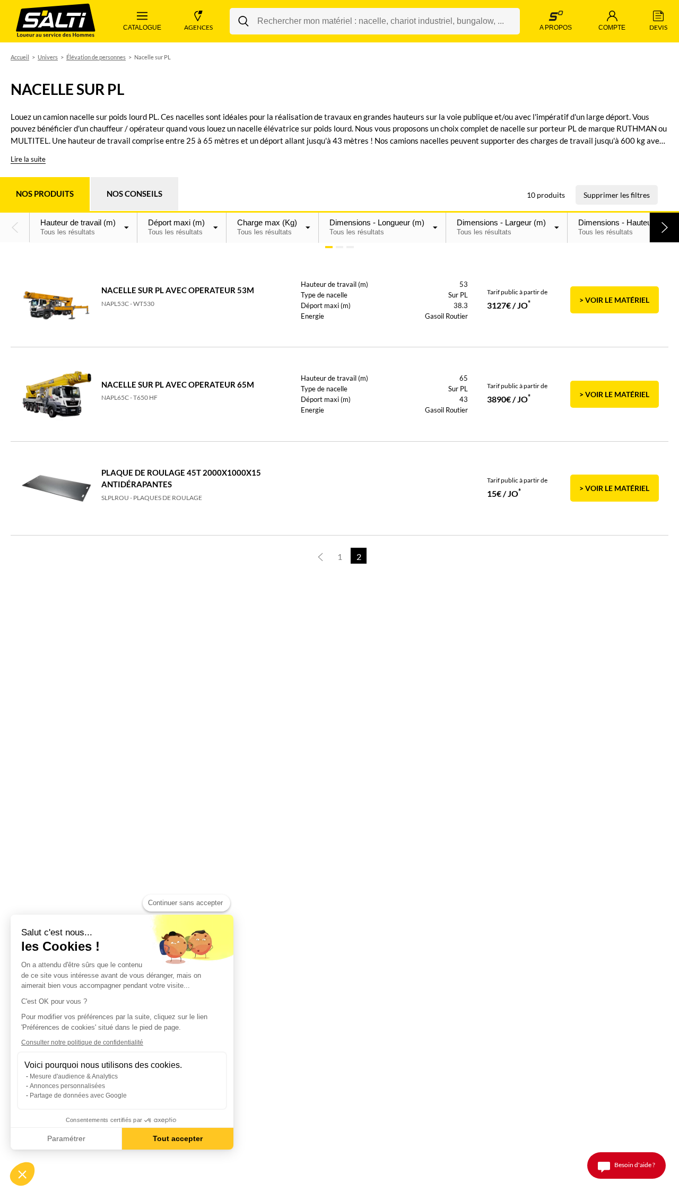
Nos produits (45, 193)
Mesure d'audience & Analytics (74, 1076)
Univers (48, 57)
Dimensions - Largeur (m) (501, 227)
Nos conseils (134, 193)
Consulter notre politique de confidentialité (82, 1042)
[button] (15, 227)
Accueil (20, 57)
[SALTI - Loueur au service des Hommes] (55, 21)
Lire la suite (28, 159)
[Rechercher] (243, 21)
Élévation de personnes (96, 57)
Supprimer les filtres (617, 194)
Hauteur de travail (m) (78, 227)
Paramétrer (66, 1138)
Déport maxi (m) (176, 227)
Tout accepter (178, 1138)
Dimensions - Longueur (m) (376, 227)
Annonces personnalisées (67, 1086)
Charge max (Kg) (267, 227)
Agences (198, 27)
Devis (658, 27)
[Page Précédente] (320, 556)
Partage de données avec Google (78, 1095)
